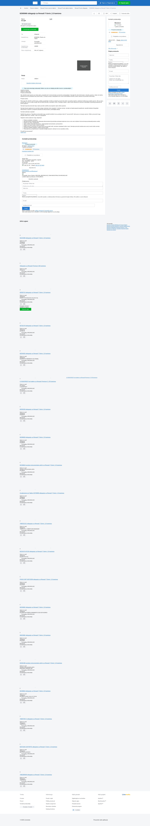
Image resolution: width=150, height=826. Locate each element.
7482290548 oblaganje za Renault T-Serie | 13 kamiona (36, 774)
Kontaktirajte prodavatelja (30, 29)
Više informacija (112, 48)
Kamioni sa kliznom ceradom (114, 228)
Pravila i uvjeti (49, 798)
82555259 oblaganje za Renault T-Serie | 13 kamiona (35, 409)
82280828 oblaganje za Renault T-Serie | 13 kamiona (35, 437)
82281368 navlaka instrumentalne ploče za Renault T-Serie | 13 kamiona (41, 663)
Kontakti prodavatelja (25, 803)
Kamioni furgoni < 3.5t (121, 227)
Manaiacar (24, 142)
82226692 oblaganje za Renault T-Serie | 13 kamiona (35, 607)
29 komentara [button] (36, 149)
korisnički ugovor (49, 210)
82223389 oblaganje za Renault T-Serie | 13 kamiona (35, 238)
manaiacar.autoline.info (28, 151)
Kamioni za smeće (111, 229)
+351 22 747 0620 (39, 165)
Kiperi (125, 224)
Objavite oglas (25, 309)
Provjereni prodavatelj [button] (30, 144)
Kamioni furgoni (111, 226)
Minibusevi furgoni (119, 224)
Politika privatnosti (50, 801)
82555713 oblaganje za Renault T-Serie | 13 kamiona (35, 292)
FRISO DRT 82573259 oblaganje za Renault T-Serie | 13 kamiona (39, 579)
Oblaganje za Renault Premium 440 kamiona (33, 266)
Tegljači (113, 224)
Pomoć (21, 801)
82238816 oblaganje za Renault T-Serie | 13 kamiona (35, 691)
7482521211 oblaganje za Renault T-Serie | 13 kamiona (36, 523)
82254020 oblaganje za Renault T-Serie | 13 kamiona (35, 353)
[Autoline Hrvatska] (25, 2)
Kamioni (109, 224)
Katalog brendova (50, 809)
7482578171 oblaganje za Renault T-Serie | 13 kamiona (36, 719)
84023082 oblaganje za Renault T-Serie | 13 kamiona (35, 635)
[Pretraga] (42, 3)
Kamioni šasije (124, 228)
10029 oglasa (31, 145)
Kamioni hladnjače (111, 227)
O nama (22, 798)
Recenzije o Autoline (51, 806)
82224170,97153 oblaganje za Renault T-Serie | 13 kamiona (37, 551)
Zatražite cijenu (27, 24)
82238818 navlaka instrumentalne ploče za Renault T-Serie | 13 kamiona (41, 465)
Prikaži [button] (33, 165)
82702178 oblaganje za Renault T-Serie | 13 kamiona (35, 325)
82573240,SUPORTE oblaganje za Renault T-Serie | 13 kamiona (38, 747)
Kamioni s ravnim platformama (122, 226)
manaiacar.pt (25, 170)
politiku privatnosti (39, 210)
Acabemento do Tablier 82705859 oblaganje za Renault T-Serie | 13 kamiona (42, 493)
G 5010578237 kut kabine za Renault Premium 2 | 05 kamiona (38, 381)
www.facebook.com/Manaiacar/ (30, 171)
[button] (94, 13)
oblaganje (36, 34)
